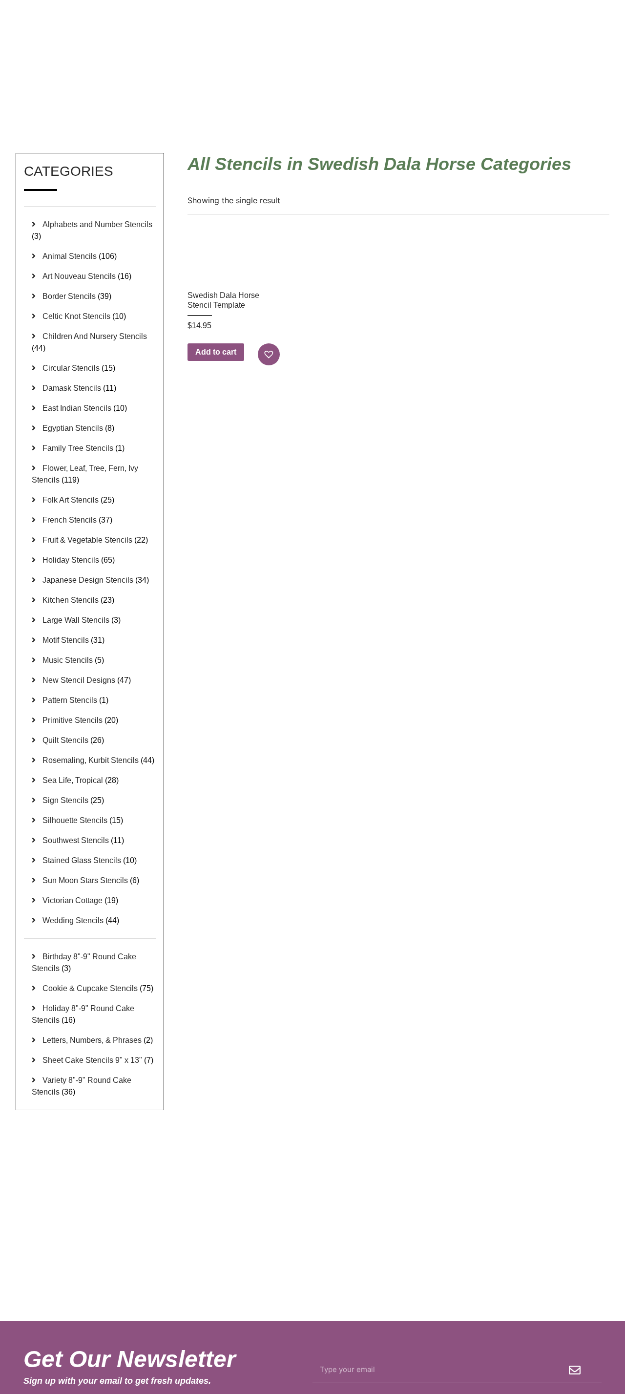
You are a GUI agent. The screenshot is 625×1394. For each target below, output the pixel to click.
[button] (270, 354)
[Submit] (575, 1370)
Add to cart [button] (215, 352)
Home (462, 107)
